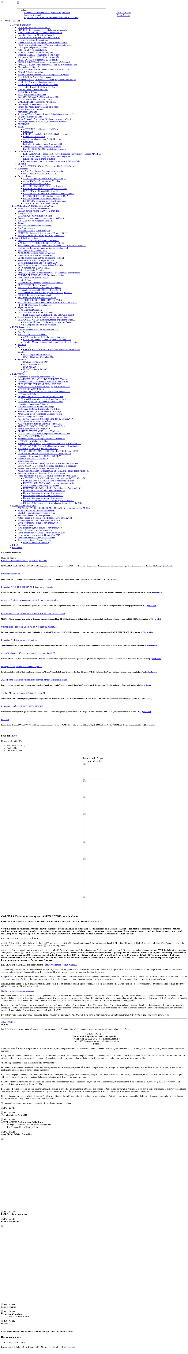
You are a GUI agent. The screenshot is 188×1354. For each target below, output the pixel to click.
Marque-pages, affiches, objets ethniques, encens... (40, 520)
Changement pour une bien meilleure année (42, 146)
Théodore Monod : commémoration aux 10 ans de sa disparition (51, 342)
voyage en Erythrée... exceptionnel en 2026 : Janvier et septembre (29, 600)
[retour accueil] (2, 2)
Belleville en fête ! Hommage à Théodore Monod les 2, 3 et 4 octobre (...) (49, 443)
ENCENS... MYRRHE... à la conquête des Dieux (45, 188)
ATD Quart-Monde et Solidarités (32, 94)
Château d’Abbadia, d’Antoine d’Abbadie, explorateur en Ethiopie (47, 79)
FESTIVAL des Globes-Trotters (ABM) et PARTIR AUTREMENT (47, 302)
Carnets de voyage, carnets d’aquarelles (35, 530)
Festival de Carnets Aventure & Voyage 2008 (42, 144)
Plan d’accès (23, 332)
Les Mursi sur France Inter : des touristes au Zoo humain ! (43, 248)
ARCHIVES (23, 124)
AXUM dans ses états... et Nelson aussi (35, 99)
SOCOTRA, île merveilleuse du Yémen (35, 216)
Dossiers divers (24, 176)
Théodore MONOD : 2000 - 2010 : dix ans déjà (38, 57)
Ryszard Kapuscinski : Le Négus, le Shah (36, 260)
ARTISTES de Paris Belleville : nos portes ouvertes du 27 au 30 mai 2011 (55, 478)
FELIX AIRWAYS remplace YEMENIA (35, 221)
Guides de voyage (25, 525)
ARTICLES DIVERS (21, 25)
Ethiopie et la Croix (26, 213)
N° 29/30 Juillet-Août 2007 (35, 369)
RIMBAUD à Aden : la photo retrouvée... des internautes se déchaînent (49, 273)
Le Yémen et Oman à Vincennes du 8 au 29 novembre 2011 (44, 399)
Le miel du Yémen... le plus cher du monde (36, 82)
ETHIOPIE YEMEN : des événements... (35, 208)
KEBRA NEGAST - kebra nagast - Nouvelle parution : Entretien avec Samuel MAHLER (62, 154)
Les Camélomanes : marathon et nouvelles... (42, 198)
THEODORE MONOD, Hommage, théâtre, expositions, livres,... (46, 320)
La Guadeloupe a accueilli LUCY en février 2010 (39, 290)
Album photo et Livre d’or (29, 67)
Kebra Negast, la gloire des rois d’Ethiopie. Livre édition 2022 (45, 518)
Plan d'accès (123, 15)
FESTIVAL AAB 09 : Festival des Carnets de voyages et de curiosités (48, 446)
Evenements (23, 169)
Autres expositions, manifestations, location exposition (41, 473)
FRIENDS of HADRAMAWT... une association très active (49, 483)
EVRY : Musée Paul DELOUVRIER (34, 268)
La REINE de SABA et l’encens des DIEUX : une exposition (44, 453)
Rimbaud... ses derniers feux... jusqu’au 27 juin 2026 (47, 12)
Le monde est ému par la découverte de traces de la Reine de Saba (51, 161)
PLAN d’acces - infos (21, 327)
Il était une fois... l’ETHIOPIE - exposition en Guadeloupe (48, 193)
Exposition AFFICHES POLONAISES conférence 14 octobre (51, 17)
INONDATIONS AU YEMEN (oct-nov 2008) (38, 97)
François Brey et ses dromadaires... (33, 40)
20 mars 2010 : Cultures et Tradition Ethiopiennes (39, 287)
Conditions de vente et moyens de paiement (36, 537)
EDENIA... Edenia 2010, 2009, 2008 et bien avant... (46, 134)
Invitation (5, 719)
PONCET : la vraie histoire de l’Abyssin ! (36, 52)
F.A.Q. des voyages (26, 228)
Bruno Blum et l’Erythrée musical (32, 250)
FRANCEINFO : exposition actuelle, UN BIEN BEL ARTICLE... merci (33, 613)
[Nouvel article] (94, 895)
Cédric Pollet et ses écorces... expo (33, 277)
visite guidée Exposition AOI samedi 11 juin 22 (21, 666)
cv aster (10, 1342)
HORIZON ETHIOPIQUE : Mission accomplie (44, 490)
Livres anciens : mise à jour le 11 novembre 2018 (39, 535)
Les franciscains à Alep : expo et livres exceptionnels (40, 282)
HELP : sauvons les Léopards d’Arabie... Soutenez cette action (45, 45)
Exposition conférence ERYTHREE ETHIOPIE (22, 706)
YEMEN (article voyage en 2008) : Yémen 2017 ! (39, 211)
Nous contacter (123, 12)
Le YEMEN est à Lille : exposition (33, 441)
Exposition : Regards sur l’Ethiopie (33, 404)
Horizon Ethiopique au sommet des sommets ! (43, 493)
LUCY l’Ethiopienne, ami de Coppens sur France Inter (47, 339)
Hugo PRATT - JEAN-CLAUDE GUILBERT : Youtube (43, 379)
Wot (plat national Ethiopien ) (36, 542)
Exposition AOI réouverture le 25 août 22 (19, 640)
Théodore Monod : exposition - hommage (36, 406)
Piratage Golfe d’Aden (27, 92)
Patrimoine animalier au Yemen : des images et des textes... (48, 500)
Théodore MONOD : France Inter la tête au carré (39, 55)
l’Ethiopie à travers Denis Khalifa (32, 50)
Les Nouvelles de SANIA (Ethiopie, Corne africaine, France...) (45, 292)
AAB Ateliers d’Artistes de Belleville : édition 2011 (40, 424)
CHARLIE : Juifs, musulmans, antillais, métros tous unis (42, 30)
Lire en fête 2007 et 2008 (34, 136)
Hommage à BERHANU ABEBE (33, 104)
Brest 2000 (28, 141)
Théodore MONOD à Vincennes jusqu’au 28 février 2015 (43, 381)
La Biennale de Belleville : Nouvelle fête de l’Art (39, 409)
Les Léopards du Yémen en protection (39, 325)
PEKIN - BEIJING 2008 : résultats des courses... (44, 149)
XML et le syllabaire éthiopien (31, 270)
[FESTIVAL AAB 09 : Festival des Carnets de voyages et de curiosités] (94, 795)
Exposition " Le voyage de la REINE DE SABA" (39, 456)
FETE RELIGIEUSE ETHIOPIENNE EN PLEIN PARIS (48, 315)
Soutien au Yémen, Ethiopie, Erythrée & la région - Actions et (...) (46, 114)
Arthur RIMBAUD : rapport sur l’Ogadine (41, 181)
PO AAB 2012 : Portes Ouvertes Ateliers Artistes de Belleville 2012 (52, 503)
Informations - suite (26, 461)
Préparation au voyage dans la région (34, 230)
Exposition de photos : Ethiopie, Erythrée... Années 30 (41, 438)
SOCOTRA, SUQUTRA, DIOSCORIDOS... (38, 448)
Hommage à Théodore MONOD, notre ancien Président (42, 122)
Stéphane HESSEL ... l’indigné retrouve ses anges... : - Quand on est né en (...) (52, 245)
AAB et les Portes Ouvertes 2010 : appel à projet (44, 178)
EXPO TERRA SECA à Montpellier (34, 285)
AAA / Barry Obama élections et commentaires (43, 171)
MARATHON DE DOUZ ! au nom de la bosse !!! (40, 32)
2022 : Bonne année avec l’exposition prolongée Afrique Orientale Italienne (34, 680)
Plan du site (17, 547)
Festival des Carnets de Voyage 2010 (34, 429)
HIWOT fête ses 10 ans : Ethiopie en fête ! (41, 191)
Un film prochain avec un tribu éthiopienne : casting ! (41, 258)
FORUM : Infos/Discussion (30, 310)
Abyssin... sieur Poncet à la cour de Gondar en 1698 (40, 396)
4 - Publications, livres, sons (24, 505)
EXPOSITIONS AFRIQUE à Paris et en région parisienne (48, 481)
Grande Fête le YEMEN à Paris (31, 436)
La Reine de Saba (25, 151)
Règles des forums (26, 307)
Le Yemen (22, 164)
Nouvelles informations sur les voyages (35, 225)
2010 (25, 372)
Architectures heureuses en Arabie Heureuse (42, 139)
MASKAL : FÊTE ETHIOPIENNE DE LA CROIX (41, 243)
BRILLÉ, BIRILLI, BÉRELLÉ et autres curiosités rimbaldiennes (51, 349)
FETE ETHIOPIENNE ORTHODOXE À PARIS (40, 300)
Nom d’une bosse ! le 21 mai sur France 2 (36, 35)
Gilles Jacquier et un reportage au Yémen (41, 485)
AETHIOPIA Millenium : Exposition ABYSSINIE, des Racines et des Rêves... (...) (54, 471)
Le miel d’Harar (25, 280)
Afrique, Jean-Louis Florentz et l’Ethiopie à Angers (40, 414)
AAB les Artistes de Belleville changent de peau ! (44, 337)
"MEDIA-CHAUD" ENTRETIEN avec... (36, 312)
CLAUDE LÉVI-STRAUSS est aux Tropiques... (44, 186)
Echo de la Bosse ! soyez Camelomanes (35, 77)
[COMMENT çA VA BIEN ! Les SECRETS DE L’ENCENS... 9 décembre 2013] (94, 811)
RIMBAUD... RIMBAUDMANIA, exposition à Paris (41, 426)
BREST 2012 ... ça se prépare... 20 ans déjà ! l (38, 60)
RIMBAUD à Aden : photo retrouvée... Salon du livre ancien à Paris (47, 65)
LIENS (15, 545)
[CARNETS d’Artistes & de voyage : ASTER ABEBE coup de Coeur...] (94, 840)
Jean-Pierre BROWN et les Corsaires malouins (38, 84)
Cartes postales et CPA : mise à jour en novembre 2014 (41, 533)
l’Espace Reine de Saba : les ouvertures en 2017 (38, 329)
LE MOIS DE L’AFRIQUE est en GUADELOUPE (46, 196)
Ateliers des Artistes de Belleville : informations (38, 240)
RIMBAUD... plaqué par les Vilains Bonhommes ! (45, 201)
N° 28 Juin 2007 (30, 367)
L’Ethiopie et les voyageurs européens (34, 421)
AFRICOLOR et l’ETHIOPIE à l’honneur (36, 253)
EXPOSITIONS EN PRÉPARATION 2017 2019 (39, 384)
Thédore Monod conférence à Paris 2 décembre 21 (23, 693)
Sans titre (22, 223)
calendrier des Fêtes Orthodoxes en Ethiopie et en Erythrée (43, 74)
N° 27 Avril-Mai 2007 (32, 364)
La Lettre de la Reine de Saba (25, 238)
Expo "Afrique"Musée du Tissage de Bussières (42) (40, 265)
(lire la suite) (168, 566)
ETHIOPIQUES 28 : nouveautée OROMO (36, 510)
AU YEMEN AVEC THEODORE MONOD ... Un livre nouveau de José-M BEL (54, 508)
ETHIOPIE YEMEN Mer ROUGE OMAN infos (33, 206)
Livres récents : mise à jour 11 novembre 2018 (38, 523)
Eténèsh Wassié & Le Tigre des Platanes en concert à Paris (43, 317)
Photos (21, 126)
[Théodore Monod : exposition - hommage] (94, 778)
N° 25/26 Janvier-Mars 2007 (35, 362)
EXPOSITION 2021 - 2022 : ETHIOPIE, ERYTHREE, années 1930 (48, 451)
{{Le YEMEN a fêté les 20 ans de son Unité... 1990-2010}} (49, 166)
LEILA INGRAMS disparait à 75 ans (34, 27)
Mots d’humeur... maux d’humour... (33, 89)
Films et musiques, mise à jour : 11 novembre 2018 (40, 528)
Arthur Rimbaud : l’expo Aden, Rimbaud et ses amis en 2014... (45, 119)
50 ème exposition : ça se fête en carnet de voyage (39, 411)
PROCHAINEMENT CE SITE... (32, 334)
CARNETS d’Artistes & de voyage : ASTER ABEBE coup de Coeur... (49, 463)
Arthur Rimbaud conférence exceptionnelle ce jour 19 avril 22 (28, 653)
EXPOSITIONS (19, 374)
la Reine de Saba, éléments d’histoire (39, 159)
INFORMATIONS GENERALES (33, 458)
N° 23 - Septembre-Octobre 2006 (37, 354)
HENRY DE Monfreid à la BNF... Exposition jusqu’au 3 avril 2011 (52, 488)
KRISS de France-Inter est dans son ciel (35, 295)
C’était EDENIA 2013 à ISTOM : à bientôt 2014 (39, 37)
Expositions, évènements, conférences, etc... (37, 377)
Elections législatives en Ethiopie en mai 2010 (37, 263)
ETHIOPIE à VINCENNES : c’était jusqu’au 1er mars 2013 (44, 386)
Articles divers (24, 347)
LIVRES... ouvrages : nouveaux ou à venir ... (37, 513)
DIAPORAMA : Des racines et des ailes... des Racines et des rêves (47, 466)
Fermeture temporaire (33, 15)
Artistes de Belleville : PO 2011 (37, 183)
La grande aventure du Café (30, 117)
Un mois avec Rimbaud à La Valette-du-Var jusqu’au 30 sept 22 (29, 627)
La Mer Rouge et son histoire (30, 109)
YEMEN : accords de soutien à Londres (40, 203)
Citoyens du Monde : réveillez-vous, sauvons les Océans (47, 322)
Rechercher (6, 552)
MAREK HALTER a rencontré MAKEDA (37, 102)
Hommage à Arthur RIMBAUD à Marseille (37, 297)
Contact (71, 1347)
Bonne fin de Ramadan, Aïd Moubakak (35, 255)
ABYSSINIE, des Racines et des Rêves (40, 129)
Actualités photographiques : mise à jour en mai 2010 (41, 218)
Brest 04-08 (28, 131)
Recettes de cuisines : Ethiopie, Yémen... (35, 540)
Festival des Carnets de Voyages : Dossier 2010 (38, 468)
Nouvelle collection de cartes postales (34, 515)
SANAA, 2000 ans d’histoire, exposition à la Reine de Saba (44, 433)
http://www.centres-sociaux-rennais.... (61, 965)
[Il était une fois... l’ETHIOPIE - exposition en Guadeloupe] (94, 911)
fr (9, 20)
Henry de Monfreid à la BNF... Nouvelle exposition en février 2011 (47, 476)
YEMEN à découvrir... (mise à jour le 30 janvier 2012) (41, 235)
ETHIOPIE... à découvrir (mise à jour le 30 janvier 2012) (42, 233)
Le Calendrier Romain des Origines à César (36, 87)
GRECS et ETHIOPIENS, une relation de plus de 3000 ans (44, 70)
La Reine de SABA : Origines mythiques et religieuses (47, 156)
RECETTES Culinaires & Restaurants (34, 305)
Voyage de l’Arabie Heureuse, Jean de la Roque (38, 107)
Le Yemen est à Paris (27, 394)
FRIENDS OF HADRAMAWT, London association (41, 275)
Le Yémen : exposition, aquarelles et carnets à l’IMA (40, 401)
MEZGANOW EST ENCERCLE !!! (39, 173)
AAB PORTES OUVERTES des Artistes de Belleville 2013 (44, 391)
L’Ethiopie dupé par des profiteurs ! (33, 47)
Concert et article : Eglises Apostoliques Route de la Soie (42, 42)
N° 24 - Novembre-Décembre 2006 (38, 357)
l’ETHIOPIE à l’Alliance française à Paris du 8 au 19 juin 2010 (45, 419)
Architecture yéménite (27, 112)
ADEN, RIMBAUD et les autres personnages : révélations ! (44, 62)
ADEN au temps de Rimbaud (30, 416)
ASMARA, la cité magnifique (31, 72)
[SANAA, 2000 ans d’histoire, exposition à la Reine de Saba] (94, 856)
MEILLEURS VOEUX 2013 (31, 389)
